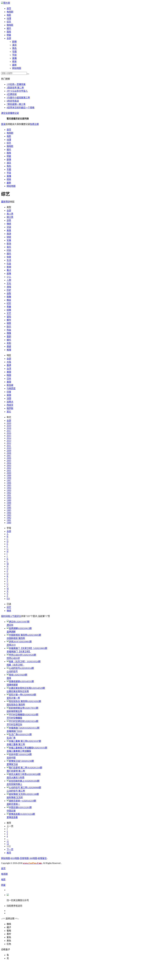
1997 (9, 480)
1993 (9, 490)
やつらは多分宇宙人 (17, 91)
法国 (9, 398)
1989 (9, 500)
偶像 (9, 333)
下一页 (10, 849)
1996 (9, 483)
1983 (9, 515)
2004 (9, 463)
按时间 (4, 616)
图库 (9, 32)
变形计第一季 (13, 698)
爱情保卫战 (12, 764)
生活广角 (11, 738)
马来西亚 (11, 388)
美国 (9, 372)
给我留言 (42, 858)
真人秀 (10, 214)
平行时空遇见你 (14, 724)
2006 (9, 458)
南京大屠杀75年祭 (15, 777)
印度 (9, 392)
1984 (9, 513)
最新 (14, 65)
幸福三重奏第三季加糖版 (19, 751)
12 (8, 844)
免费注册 (34, 124)
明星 (9, 35)
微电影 (10, 25)
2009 (9, 450)
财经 (9, 237)
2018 (9, 428)
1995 (9, 485)
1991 (9, 495)
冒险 (9, 316)
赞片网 (6, 3)
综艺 (9, 22)
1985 (9, 510)
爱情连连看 (12, 817)
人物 (9, 280)
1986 (9, 508)
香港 (9, 365)
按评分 (17, 616)
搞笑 (9, 323)
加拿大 (10, 402)
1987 (9, 505)
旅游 (9, 234)
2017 (9, 430)
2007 (9, 455)
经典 (9, 310)
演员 (14, 45)
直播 (14, 58)
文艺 (9, 313)
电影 (9, 15)
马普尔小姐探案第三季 (18, 97)
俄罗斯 (10, 408)
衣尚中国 (11, 758)
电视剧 (10, 12)
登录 (3, 124)
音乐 (9, 247)
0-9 (8, 598)
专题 (14, 51)
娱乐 (9, 28)
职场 (9, 244)
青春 (9, 307)
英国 (9, 395)
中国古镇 (11, 811)
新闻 (9, 267)
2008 (9, 453)
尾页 (9, 853)
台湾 (9, 368)
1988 (9, 503)
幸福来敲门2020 (14, 731)
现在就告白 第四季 (16, 704)
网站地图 (16, 68)
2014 (9, 438)
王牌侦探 (12, 94)
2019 (9, 425)
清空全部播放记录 (10, 113)
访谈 (9, 227)
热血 (9, 330)
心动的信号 (12, 671)
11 (8, 841)
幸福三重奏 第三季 (16, 744)
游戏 (9, 287)
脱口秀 (10, 217)
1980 (9, 522)
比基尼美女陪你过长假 (18, 691)
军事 (9, 240)
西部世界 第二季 (15, 87)
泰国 (9, 382)
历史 (9, 290)
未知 (9, 343)
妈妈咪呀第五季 (14, 711)
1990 (9, 498)
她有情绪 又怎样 (15, 797)
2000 (9, 473)
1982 (9, 518)
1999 (9, 475)
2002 (9, 468)
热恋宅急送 (13, 101)
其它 (9, 412)
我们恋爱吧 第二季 (16, 771)
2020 (9, 423)
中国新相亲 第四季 (16, 638)
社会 (9, 263)
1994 (9, 488)
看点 (9, 270)
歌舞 (9, 297)
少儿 (9, 277)
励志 (9, 326)
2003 (9, 465)
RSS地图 (15, 858)
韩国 (9, 375)
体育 (9, 257)
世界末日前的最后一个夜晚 (20, 107)
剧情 (14, 41)
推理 (9, 350)
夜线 (9, 678)
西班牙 (10, 405)
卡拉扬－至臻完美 (16, 84)
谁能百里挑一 (13, 804)
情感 (9, 224)
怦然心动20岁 (13, 658)
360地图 (33, 858)
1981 (9, 520)
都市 (9, 320)
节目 (14, 55)
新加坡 (10, 385)
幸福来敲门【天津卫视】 (19, 651)
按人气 (11, 616)
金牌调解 (11, 632)
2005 (9, 460)
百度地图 (24, 858)
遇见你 (10, 625)
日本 (9, 378)
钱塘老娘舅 (12, 685)
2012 (9, 443)
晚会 (9, 300)
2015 (9, 435)
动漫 (9, 18)
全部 (9, 38)
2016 (9, 433)
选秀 (9, 220)
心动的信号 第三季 (16, 791)
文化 (9, 283)
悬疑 (9, 346)
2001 (9, 470)
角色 (14, 48)
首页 (9, 8)
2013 (9, 440)
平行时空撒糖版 (14, 718)
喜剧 (9, 336)
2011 (9, 445)
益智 (9, 293)
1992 (9, 493)
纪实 (9, 303)
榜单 (14, 61)
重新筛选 (5, 201)
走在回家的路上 (14, 784)
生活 (9, 260)
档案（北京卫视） (15, 665)
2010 (9, 448)
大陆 (9, 362)
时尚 (9, 250)
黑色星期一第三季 (16, 104)
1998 (9, 478)
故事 (9, 273)
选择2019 (11, 645)
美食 (9, 230)
